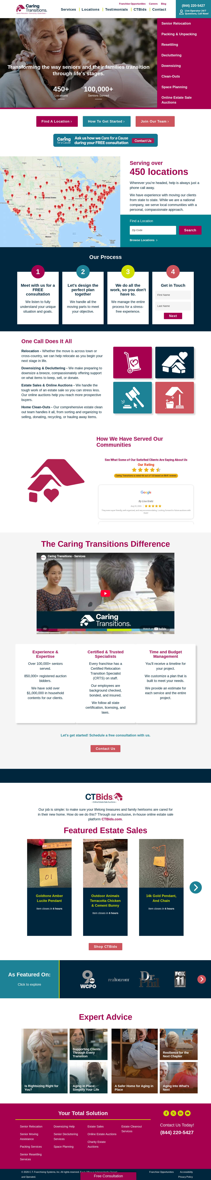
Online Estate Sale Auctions (176, 100)
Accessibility (186, 1172)
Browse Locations (142, 240)
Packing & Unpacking (179, 34)
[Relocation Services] (132, 362)
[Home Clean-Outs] (174, 397)
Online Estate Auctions (102, 1134)
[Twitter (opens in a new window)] (173, 1113)
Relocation (30, 351)
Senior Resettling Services (31, 1157)
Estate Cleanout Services (131, 1129)
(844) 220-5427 (177, 1132)
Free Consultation (108, 1176)
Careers (153, 4)
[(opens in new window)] (88, 979)
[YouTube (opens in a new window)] (188, 1113)
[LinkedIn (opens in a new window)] (180, 1113)
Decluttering (171, 55)
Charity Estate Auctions (97, 1144)
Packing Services (31, 1146)
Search (190, 230)
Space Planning (174, 87)
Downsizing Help (64, 1126)
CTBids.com (112, 819)
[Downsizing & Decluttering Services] (174, 362)
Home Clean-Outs (35, 407)
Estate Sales (96, 1126)
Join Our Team (154, 121)
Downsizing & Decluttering (43, 368)
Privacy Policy (185, 1177)
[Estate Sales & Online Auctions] (132, 397)
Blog (163, 4)
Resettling (169, 44)
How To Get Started (105, 121)
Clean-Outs (170, 76)
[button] (15, 887)
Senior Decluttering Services (66, 1137)
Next (173, 316)
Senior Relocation (176, 23)
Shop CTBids (108, 947)
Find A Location (55, 121)
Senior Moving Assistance (29, 1137)
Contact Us (105, 749)
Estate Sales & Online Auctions (46, 385)
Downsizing (171, 66)
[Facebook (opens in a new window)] (166, 1113)
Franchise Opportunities (132, 4)
